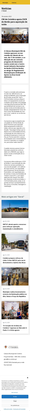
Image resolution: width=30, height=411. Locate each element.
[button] (27, 378)
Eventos (14, 2)
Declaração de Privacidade (19, 409)
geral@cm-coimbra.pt (10, 359)
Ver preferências (15, 405)
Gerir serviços (14, 392)
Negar (15, 401)
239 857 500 (7, 362)
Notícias (6, 8)
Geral (4, 11)
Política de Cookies (8, 409)
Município (5, 2)
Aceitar (15, 396)
